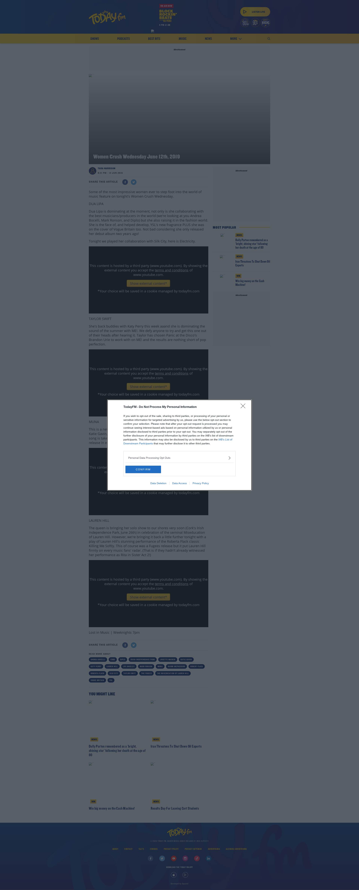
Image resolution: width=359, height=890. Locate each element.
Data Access (179, 483)
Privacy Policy (201, 483)
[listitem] (179, 458)
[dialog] (179, 445)
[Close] (244, 407)
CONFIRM (143, 469)
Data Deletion (158, 483)
